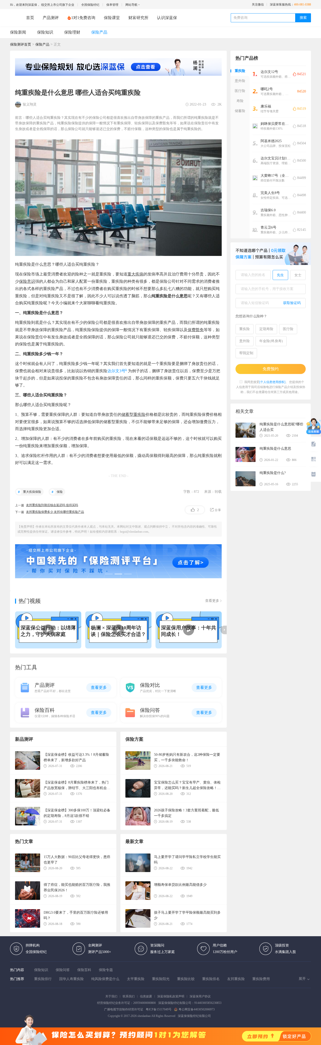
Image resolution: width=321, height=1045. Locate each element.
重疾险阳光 (161, 979)
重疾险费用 (261, 979)
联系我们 (129, 996)
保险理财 (72, 32)
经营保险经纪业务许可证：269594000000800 (126, 1003)
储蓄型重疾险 (133, 414)
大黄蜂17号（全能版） (276, 175)
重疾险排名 (211, 979)
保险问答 (63, 970)
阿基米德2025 (271, 141)
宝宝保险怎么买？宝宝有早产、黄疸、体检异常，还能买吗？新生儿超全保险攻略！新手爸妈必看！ (187, 785)
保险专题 (106, 970)
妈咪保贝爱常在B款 (276, 124)
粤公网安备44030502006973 (197, 1009)
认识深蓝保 (167, 18)
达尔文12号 (269, 72)
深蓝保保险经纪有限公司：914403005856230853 (189, 1003)
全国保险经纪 (90, 5)
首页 (30, 18)
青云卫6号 (268, 227)
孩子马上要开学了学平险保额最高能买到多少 (187, 915)
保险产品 (99, 32)
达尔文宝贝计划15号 (276, 158)
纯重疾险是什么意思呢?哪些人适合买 (281, 427)
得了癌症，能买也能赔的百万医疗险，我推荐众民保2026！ (77, 887)
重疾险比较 (186, 979)
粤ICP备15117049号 (159, 1009)
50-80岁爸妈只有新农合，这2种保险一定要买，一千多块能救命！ (187, 757)
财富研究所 (138, 18)
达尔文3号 (116, 371)
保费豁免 (196, 330)
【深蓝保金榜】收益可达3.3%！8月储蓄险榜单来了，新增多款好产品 (76, 757)
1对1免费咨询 (83, 18)
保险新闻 (18, 32)
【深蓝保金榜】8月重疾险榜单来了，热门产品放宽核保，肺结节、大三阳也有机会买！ (76, 785)
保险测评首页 (20, 44)
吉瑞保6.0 (268, 210)
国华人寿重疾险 (71, 979)
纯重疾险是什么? (273, 473)
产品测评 (51, 18)
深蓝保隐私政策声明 (170, 996)
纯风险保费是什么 (105, 979)
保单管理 (112, 5)
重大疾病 (135, 274)
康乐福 (266, 106)
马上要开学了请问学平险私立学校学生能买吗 (187, 859)
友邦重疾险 (236, 979)
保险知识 (45, 32)
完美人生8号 (270, 193)
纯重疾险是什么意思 (275, 448)
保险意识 (27, 281)
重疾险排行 (43, 979)
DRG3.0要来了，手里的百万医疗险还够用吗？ (76, 915)
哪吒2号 (267, 89)
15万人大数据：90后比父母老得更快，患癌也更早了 (77, 859)
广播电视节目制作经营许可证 (123, 1009)
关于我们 (111, 996)
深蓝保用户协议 (200, 996)
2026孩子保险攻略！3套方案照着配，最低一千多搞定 (186, 813)
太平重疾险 (135, 979)
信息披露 (146, 996)
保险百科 (84, 970)
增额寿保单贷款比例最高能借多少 (180, 885)
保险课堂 (112, 18)
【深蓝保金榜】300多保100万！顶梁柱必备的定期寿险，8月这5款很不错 (77, 813)
